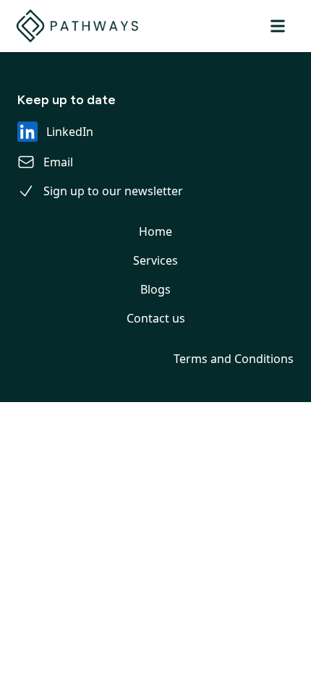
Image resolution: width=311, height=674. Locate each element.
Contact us (156, 318)
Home (155, 231)
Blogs (155, 289)
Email (58, 162)
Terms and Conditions (234, 359)
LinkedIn (69, 132)
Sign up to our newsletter (113, 191)
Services (155, 260)
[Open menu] (278, 26)
